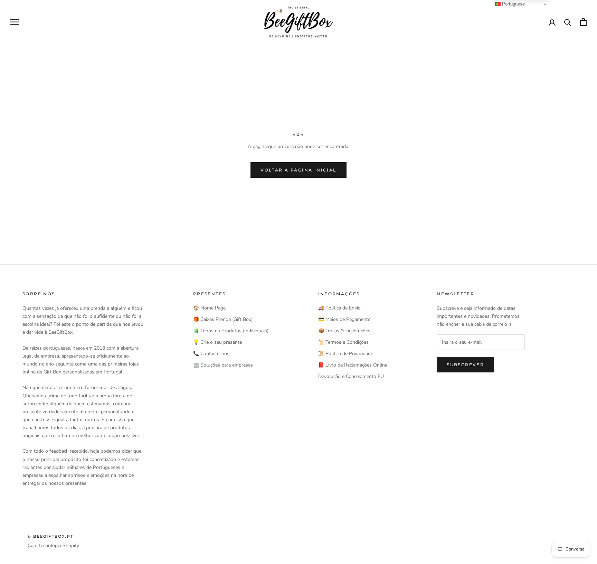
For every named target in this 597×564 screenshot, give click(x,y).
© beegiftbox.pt (50, 536)
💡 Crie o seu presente (217, 342)
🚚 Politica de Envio (339, 308)
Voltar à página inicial (298, 170)
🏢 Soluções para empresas (223, 365)
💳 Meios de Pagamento (344, 319)
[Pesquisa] (567, 22)
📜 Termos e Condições (343, 342)
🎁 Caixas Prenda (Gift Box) (223, 319)
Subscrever (465, 364)
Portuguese (513, 4)
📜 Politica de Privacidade (345, 353)
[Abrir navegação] (14, 22)
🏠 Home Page (209, 308)
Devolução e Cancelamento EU (351, 376)
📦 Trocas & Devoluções (344, 330)
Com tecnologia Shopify (53, 545)
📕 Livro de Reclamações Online (352, 365)
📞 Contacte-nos (211, 353)
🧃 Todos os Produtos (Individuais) (230, 330)
